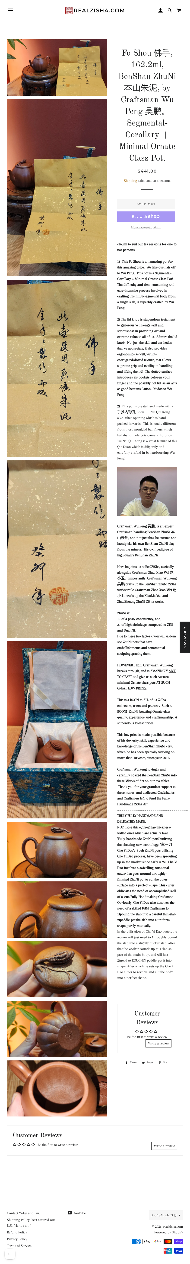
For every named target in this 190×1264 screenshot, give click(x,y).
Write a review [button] (158, 1043)
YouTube (79, 1213)
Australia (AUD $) (164, 1215)
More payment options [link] (146, 227)
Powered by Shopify (168, 1232)
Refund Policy (17, 1232)
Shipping (130, 181)
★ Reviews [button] (185, 637)
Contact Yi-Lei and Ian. (23, 1213)
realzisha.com (173, 1226)
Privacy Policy (17, 1239)
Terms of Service (19, 1246)
